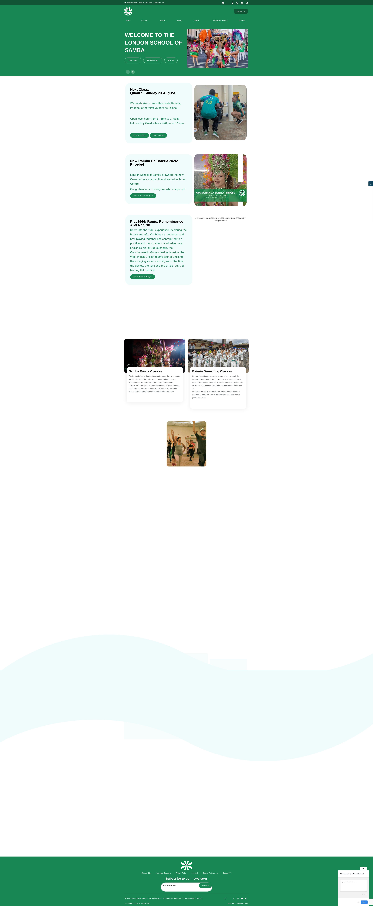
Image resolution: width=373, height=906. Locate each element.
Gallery (179, 20)
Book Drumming (158, 135)
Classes (144, 20)
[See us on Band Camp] (242, 2)
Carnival (196, 20)
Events (162, 20)
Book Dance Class (139, 135)
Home (128, 20)
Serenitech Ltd (242, 903)
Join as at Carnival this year (142, 277)
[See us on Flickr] (247, 2)
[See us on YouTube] (228, 2)
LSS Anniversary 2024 (219, 20)
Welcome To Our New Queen (143, 196)
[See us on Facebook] (223, 2)
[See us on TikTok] (232, 2)
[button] (128, 72)
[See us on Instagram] (237, 2)
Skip (358, 902)
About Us (242, 20)
